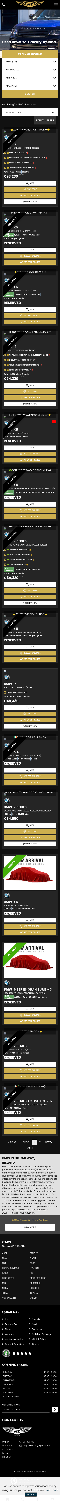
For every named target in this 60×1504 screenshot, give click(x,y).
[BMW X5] (30, 873)
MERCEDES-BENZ (38, 1278)
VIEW (32, 183)
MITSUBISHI (35, 1283)
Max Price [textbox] (12, 85)
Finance (9, 1329)
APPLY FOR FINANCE (32, 195)
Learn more (51, 1490)
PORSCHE (34, 1288)
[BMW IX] (30, 671)
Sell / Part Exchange (42, 1334)
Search (30, 94)
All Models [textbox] (12, 69)
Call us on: (18, 1213)
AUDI (4, 1253)
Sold (34, 1324)
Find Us (35, 1344)
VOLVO (33, 1298)
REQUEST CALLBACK (31, 256)
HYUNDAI (34, 1268)
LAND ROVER (8, 1278)
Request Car (11, 1324)
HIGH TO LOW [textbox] (13, 112)
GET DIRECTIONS (11, 1405)
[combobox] (30, 62)
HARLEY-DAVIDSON (11, 1268)
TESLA (5, 1293)
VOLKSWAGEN (9, 1298)
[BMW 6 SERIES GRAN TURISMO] (30, 960)
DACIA (33, 1258)
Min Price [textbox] (11, 77)
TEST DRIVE (32, 189)
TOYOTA (34, 1293)
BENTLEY (34, 1253)
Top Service (38, 1329)
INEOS (5, 1273)
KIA (31, 1273)
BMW (4, 1258)
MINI (4, 1283)
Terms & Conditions (14, 1344)
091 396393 (28, 1442)
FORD (32, 1263)
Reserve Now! (31, 201)
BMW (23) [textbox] (11, 61)
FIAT (4, 1263)
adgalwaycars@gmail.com (36, 1446)
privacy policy (41, 1471)
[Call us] (4, 5)
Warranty (9, 1334)
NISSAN (5, 1288)
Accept (30, 1494)
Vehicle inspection (14, 1339)
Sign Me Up (30, 1227)
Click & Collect (39, 1339)
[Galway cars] (17, 1436)
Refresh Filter (45, 120)
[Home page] (30, 4)
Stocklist (36, 1319)
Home (8, 1319)
